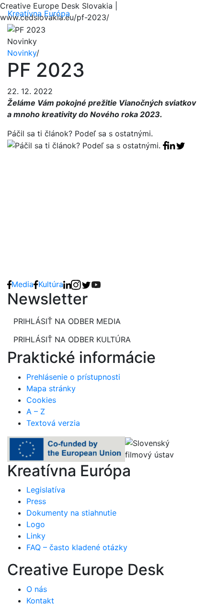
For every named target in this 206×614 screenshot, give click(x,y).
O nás (36, 589)
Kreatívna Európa (39, 13)
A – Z (35, 411)
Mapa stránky (51, 388)
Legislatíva (45, 489)
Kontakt (40, 600)
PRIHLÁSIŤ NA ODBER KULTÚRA (72, 339)
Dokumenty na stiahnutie (71, 513)
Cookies (41, 400)
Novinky (21, 53)
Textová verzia (53, 423)
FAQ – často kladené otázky (76, 547)
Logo (35, 524)
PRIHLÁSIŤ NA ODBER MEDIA (67, 321)
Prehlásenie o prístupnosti (73, 377)
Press (36, 501)
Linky (36, 536)
